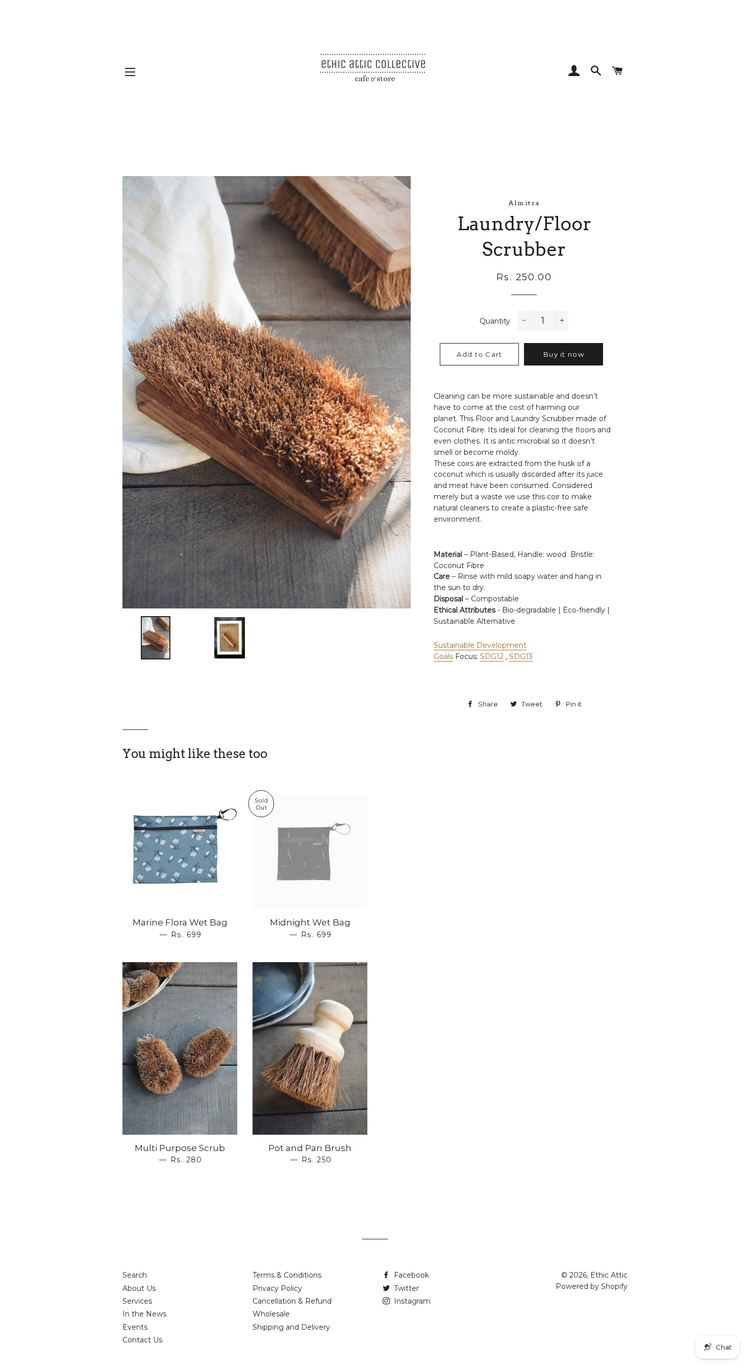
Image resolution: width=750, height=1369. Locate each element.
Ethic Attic (609, 1275)
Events (134, 1327)
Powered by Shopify (592, 1286)
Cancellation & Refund (292, 1301)
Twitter (405, 1288)
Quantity (495, 321)
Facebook (410, 1275)
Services (137, 1301)
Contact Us (142, 1339)
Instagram (411, 1301)
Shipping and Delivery (291, 1327)
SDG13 (521, 656)
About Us (139, 1288)
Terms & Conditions (287, 1275)
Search (134, 1275)
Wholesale (271, 1313)
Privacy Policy (277, 1288)
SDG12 (492, 656)
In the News (144, 1313)
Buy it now (563, 354)
